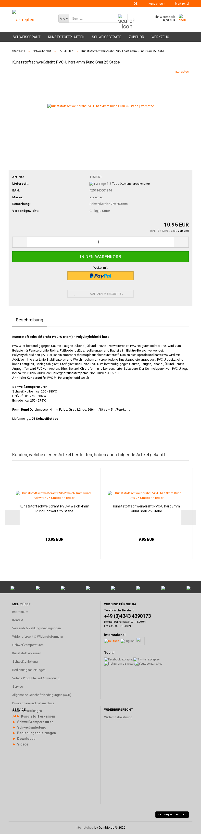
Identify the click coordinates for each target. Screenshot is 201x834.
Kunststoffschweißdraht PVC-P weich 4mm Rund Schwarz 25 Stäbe (54, 508)
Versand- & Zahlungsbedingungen (36, 628)
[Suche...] (122, 18)
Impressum (20, 612)
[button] (134, 3)
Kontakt (17, 620)
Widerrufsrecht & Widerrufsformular (37, 636)
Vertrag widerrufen (172, 814)
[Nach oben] (187, 771)
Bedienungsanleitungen (29, 670)
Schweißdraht (27, 37)
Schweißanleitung (25, 661)
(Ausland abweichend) (135, 183)
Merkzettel (181, 3)
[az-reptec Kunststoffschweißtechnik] (37, 19)
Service (17, 686)
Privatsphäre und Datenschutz (33, 703)
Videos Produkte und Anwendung (36, 678)
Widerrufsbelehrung (118, 717)
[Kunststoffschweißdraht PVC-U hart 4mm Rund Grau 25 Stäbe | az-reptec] (100, 106)
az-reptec (182, 71)
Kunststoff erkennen (26, 653)
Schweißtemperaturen (28, 645)
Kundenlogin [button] (156, 3)
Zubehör (136, 37)
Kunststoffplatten (66, 37)
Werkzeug (160, 37)
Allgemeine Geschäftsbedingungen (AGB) (41, 695)
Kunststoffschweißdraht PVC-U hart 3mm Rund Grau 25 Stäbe (146, 508)
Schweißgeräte (106, 37)
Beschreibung (29, 319)
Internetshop (85, 827)
